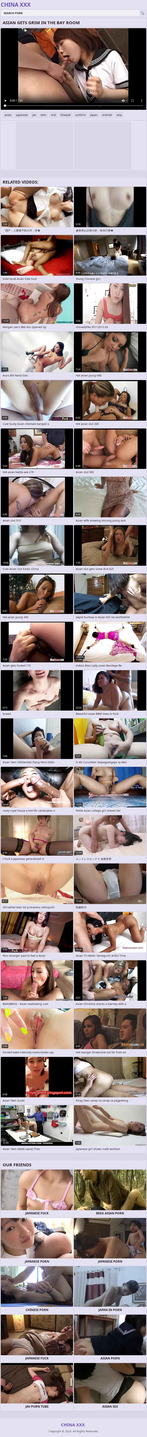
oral (53, 115)
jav (34, 115)
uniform (80, 115)
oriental (107, 115)
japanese (22, 115)
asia (119, 115)
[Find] (142, 13)
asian (8, 115)
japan (93, 115)
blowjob (65, 115)
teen (43, 115)
